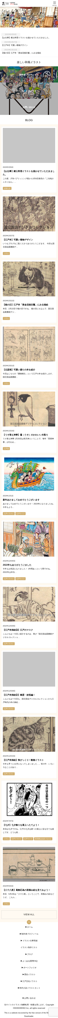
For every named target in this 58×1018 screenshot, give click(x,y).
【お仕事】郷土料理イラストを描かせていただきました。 (25, 38)
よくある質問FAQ (29, 961)
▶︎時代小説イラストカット (29, 988)
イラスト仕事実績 (29, 941)
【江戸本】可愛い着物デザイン (14, 45)
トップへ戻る (29, 922)
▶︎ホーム (29, 927)
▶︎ (20, 934)
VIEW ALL (29, 914)
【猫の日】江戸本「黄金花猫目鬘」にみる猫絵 (21, 53)
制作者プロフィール (29, 934)
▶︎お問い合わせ (29, 998)
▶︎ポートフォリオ (29, 967)
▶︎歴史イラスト (29, 974)
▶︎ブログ (29, 954)
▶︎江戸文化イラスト (29, 981)
